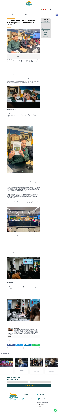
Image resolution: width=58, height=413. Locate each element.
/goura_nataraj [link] (28, 398)
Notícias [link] (20, 8)
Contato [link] (21, 10)
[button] (11, 345)
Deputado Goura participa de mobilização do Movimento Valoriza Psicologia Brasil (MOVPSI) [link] (7, 369)
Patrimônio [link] (45, 34)
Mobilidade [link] (45, 32)
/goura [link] (26, 394)
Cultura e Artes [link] (45, 21)
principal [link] (9, 340)
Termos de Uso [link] (39, 406)
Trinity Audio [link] (16, 56)
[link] (57, 15)
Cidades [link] (45, 23)
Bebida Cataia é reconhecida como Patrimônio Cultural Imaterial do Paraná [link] (51, 369)
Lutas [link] (29, 8)
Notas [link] (25, 8)
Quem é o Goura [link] (13, 8)
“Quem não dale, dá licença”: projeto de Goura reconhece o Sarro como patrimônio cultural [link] (36, 369)
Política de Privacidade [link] (40, 404)
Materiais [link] (34, 8)
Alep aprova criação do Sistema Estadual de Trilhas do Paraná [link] (21, 368)
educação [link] (13, 18)
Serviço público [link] (45, 36)
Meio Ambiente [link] (45, 30)
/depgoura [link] (41, 394)
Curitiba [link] (9, 18)
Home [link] (7, 8)
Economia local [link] (45, 26)
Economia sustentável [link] (45, 28)
